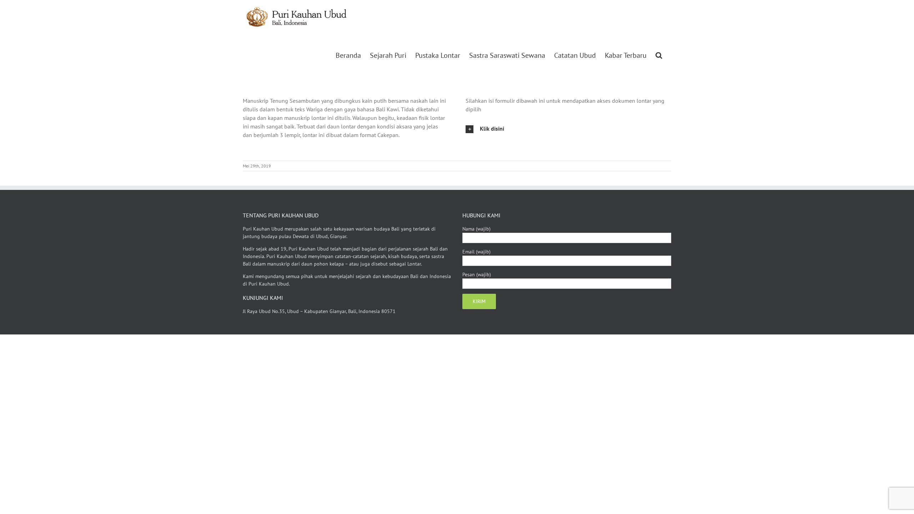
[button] (659, 55)
